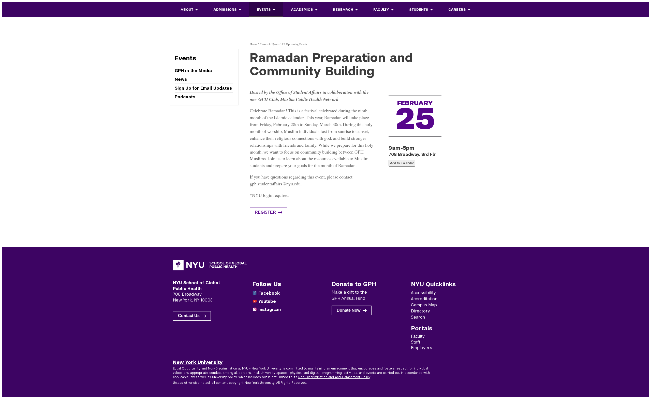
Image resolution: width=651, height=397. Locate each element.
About (187, 9)
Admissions (225, 9)
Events (264, 9)
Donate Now (348, 310)
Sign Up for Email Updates (203, 88)
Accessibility (423, 292)
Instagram (269, 309)
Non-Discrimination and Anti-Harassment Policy (334, 377)
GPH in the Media (193, 70)
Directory (420, 311)
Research (343, 9)
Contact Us (189, 315)
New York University (198, 362)
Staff (415, 342)
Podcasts (185, 96)
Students (418, 9)
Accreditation (424, 299)
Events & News (269, 44)
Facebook (269, 293)
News (181, 79)
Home (253, 44)
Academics (302, 9)
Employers (421, 347)
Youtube (267, 301)
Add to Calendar (402, 163)
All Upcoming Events (294, 44)
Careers (457, 9)
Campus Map (424, 305)
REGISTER (265, 212)
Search (418, 317)
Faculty (381, 9)
